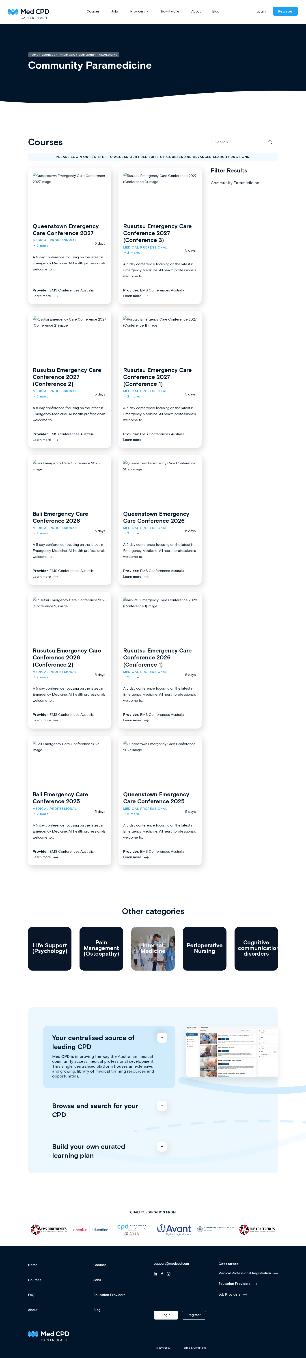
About (196, 11)
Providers (137, 11)
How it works (170, 11)
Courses (93, 11)
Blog (215, 11)
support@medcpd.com (171, 1264)
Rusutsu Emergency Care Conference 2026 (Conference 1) (157, 657)
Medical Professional (55, 240)
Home (32, 1265)
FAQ (31, 1295)
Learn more (42, 296)
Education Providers (109, 1295)
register (98, 157)
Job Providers (229, 1294)
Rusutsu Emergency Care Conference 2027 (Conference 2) (67, 377)
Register (285, 11)
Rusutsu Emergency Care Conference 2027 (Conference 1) (157, 377)
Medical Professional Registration (244, 1273)
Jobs (115, 11)
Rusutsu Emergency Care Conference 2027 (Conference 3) (157, 233)
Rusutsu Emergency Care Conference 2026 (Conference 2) (67, 657)
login (76, 157)
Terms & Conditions (194, 1347)
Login (261, 11)
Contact (99, 1265)
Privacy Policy (162, 1347)
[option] (49, 1229)
